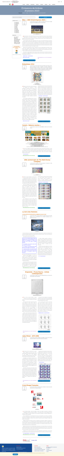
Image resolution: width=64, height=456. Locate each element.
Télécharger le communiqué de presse (29, 60)
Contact (47, 451)
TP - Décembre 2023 (16, 30)
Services (37, 4)
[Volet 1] (27, 138)
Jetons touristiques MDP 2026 (38, 448)
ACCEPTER (15, 454)
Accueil (24, 4)
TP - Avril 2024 (16, 27)
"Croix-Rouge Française (17, 43)
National (27, 4)
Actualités (53, 4)
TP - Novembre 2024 (16, 22)
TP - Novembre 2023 (16, 31)
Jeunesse (41, 4)
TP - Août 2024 (16, 24)
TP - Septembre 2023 (16, 32)
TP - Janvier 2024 (16, 29)
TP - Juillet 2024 (16, 25)
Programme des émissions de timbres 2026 (39, 449)
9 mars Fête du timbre (49, 450)
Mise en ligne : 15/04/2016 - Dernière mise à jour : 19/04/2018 (51, 447)
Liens (49, 4)
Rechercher (45, 17)
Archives (46, 4)
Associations (32, 4)
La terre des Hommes (16, 41)
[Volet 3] (46, 138)
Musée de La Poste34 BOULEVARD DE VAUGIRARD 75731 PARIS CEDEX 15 (15, 2)
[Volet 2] (37, 138)
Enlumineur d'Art (16, 38)
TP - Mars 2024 (16, 28)
